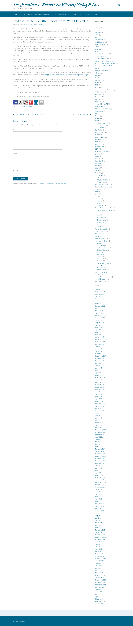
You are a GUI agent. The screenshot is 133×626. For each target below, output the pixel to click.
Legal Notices (91, 14)
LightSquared (99, 132)
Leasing (97, 118)
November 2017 (100, 356)
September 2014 (100, 435)
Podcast (98, 158)
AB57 (97, 35)
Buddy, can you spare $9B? (82, 114)
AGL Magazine (99, 42)
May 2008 (98, 594)
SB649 (97, 170)
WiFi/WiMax (101, 182)
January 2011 (99, 532)
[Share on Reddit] (25, 102)
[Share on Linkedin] (36, 102)
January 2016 (99, 406)
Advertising (99, 39)
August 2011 (99, 516)
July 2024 (98, 289)
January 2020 (99, 313)
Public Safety (99, 161)
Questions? (76, 14)
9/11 (96, 30)
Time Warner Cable (103, 58)
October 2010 (100, 539)
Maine (99, 199)
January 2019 (99, 337)
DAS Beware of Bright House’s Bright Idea (27, 114)
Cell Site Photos (60, 14)
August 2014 (99, 437)
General (98, 101)
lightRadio (98, 130)
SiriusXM (98, 173)
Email (15, 162)
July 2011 (98, 518)
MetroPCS (100, 254)
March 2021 (99, 303)
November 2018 (100, 339)
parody (97, 154)
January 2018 (99, 351)
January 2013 (99, 480)
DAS (98, 178)
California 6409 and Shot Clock (105, 61)
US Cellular (100, 265)
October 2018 (100, 342)
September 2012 (100, 489)
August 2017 (99, 363)
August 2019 (99, 323)
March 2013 (99, 475)
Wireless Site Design (102, 281)
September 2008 (100, 585)
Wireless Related (27, 106)
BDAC (97, 51)
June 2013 (98, 468)
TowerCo (100, 226)
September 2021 (100, 301)
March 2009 (99, 573)
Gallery (97, 99)
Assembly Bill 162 (100, 49)
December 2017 (100, 354)
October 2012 (100, 487)
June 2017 (98, 368)
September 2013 (100, 461)
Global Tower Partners (102, 109)
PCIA (97, 156)
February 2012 (100, 504)
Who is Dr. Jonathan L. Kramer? (37, 14)
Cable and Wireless (103, 248)
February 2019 (100, 334)
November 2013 (100, 456)
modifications (99, 147)
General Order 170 (101, 104)
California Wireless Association (107, 210)
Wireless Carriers (101, 241)
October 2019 (100, 318)
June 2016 (98, 394)
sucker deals (99, 213)
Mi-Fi (96, 142)
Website (16, 170)
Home (17, 14)
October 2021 (100, 299)
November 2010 (100, 537)
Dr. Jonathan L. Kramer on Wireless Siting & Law (56, 4)
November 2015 (100, 408)
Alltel (98, 243)
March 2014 (99, 446)
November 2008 (100, 580)
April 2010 (98, 549)
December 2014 (100, 427)
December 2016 (100, 382)
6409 (97, 28)
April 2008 (98, 597)
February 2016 (100, 403)
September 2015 (100, 413)
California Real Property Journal (105, 63)
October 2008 (100, 582)
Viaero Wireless (102, 270)
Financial (98, 97)
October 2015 (100, 411)
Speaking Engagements (102, 187)
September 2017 (100, 361)
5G (96, 25)
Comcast (100, 56)
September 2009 (100, 558)
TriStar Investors (100, 231)
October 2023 (100, 292)
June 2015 (98, 418)
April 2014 (98, 444)
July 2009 (98, 563)
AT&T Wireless (101, 245)
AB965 (97, 37)
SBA (98, 224)
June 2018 (98, 349)
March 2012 (99, 501)
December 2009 (100, 551)
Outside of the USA (101, 151)
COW (97, 75)
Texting (97, 215)
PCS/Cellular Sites (102, 180)
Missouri (99, 201)
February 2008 (100, 601)
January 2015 (99, 425)
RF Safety (98, 163)
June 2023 (98, 296)
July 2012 (98, 492)
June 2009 (98, 565)
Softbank (100, 256)
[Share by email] (41, 102)
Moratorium (100, 127)
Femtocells (98, 94)
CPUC (97, 78)
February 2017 (100, 377)
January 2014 (99, 451)
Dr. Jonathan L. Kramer (37, 24)
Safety (97, 166)
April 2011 (98, 525)
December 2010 (100, 535)
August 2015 (99, 415)
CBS (96, 68)
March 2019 (99, 332)
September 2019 (100, 320)
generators (99, 106)
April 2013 (98, 473)
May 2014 (98, 442)
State (97, 194)
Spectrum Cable (100, 189)
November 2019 (100, 315)
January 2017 (99, 380)
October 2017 (100, 358)
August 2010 (99, 542)
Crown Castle (99, 80)
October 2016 (100, 384)
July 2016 (98, 392)
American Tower (100, 44)
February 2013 (100, 477)
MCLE (97, 139)
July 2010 (98, 544)
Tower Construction (101, 229)
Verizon (20, 106)
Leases (97, 116)
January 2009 (99, 577)
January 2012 (99, 506)
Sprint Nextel (101, 259)
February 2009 (100, 575)
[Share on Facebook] (15, 102)
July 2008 (98, 589)
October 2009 (100, 556)
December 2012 (100, 482)
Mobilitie (98, 144)
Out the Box (22, 621)
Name (15, 153)
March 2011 (99, 527)
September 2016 (100, 387)
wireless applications (101, 238)
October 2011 (100, 511)
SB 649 (97, 168)
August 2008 (99, 587)
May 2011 (98, 523)
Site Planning (99, 175)
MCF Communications (104, 277)
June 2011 (98, 520)
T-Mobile (99, 261)
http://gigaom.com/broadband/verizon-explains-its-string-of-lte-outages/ (66, 75)
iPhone (99, 274)
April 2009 (98, 570)
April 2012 (98, 499)
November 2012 (100, 484)
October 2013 (100, 458)
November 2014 (100, 430)
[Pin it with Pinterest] (31, 102)
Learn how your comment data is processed (52, 184)
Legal (97, 120)
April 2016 (98, 399)
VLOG (97, 234)
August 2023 (99, 294)
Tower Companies (101, 217)
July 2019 (98, 325)
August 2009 (99, 561)
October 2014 (100, 432)
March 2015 (99, 423)
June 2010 (98, 546)
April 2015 (98, 420)
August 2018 (99, 344)
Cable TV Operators (101, 54)
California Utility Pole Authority (105, 66)
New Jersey (100, 205)
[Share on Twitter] (20, 102)
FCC (96, 87)
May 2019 (98, 327)
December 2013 (100, 454)
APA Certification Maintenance (105, 47)
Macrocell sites (100, 137)
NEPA (97, 149)
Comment (16, 130)
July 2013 (98, 465)
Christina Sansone (101, 70)
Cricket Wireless (102, 250)
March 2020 (99, 311)
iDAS (96, 113)
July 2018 (98, 346)
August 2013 (99, 463)
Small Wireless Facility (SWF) (104, 184)
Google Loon (99, 111)
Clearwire (98, 73)
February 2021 (100, 306)
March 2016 (99, 401)
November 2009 (100, 554)
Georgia (99, 196)
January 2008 (99, 604)
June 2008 (98, 592)
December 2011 (100, 508)
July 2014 (98, 439)
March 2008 (99, 599)
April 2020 (98, 308)
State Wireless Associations (104, 208)
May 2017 (98, 370)
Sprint (97, 192)
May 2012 (98, 496)
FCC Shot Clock (102, 123)
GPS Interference (102, 125)
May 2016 (98, 396)
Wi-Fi (97, 236)
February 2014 (100, 449)
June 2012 (98, 494)
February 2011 (100, 530)
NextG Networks (102, 279)
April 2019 (98, 330)
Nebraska (100, 203)
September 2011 (100, 513)
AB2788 (98, 32)
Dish (96, 85)
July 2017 (98, 365)
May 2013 (98, 470)
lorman (97, 135)
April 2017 (98, 373)
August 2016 (99, 389)
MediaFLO (100, 252)
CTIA (97, 82)
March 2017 (99, 375)
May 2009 (98, 568)
